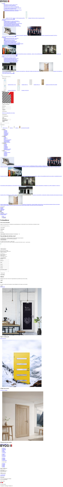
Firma (1, 262)
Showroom (5, 131)
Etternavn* (2, 260)
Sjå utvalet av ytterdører (3, 390)
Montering (5, 135)
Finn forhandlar (2, 286)
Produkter (3, 457)
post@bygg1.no (2, 475)
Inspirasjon (5, 153)
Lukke (1, 280)
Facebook (3, 464)
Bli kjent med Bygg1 (5, 36)
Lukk (3, 117)
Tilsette (5, 137)
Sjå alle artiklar (4, 73)
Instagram (3, 463)
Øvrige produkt (4, 460)
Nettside (1, 267)
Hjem (3, 216)
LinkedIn (3, 465)
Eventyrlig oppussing (7, 152)
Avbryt (3, 121)
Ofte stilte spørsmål (7, 149)
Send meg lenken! (5, 120)
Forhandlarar (6, 133)
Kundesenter (4, 449)
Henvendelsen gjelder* (3, 269)
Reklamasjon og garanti (3, 213)
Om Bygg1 (3, 448)
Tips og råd (3, 455)
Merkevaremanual (6, 141)
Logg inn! (4, 109)
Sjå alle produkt (4, 19)
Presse (5, 138)
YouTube (3, 466)
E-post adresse (4, 118)
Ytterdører (5, 130)
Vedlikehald (6, 146)
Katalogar (5, 155)
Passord (3, 107)
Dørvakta (5, 145)
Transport (5, 144)
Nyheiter (5, 151)
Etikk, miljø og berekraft (7, 139)
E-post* (1, 264)
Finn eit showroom (3, 338)
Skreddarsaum (6, 134)
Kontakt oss (6, 148)
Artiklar (3, 454)
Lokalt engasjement (7, 140)
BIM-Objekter (2, 209)
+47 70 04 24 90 (2, 474)
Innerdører (5, 132)
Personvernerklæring (7, 142)
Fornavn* (1, 258)
